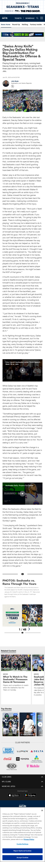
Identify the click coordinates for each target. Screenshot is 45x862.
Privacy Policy (29, 839)
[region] (22, 834)
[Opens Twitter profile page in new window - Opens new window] (12, 86)
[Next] (29, 629)
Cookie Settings (22, 844)
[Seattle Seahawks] (22, 806)
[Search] (37, 18)
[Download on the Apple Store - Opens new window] (14, 795)
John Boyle (15, 81)
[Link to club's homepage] (5, 17)
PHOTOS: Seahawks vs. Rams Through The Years (19, 582)
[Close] (42, 810)
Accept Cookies (22, 857)
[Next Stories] (40, 724)
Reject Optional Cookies (22, 851)
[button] (22, 370)
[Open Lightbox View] (22, 619)
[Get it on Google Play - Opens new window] (30, 796)
